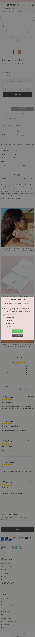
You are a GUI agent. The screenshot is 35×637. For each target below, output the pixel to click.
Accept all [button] (17, 331)
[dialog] (17, 318)
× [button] (32, 299)
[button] (17, 336)
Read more (27, 311)
